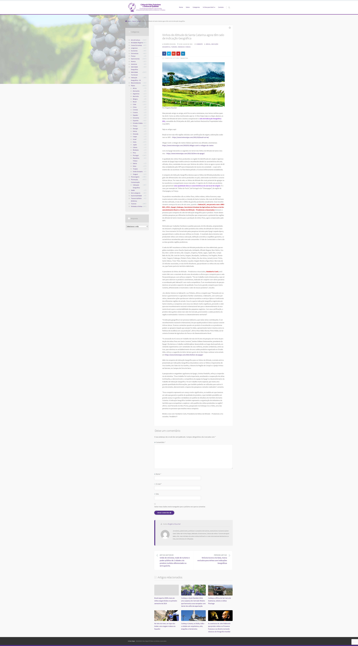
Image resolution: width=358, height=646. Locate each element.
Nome (158, 474)
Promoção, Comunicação (135, 181)
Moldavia (136, 150)
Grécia (135, 131)
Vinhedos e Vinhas (184, 47)
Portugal (136, 155)
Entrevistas (134, 53)
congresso (134, 48)
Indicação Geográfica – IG (136, 79)
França (133, 56)
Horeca (133, 61)
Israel (134, 139)
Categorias (196, 7)
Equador (135, 115)
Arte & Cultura (135, 40)
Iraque (135, 136)
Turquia (135, 169)
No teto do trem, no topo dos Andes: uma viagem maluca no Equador (164, 626)
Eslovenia (136, 118)
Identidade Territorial (134, 73)
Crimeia (135, 110)
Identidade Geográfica (134, 68)
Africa (135, 88)
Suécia (135, 163)
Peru (134, 153)
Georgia (135, 128)
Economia (134, 51)
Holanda (135, 134)
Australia (136, 96)
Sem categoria (135, 193)
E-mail (159, 484)
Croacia (135, 112)
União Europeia (138, 171)
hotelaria (134, 64)
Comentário (160, 442)
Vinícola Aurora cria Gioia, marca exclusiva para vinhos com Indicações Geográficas (212, 559)
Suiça (134, 166)
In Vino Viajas (131, 641)
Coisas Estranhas (136, 45)
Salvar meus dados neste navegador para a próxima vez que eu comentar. (179, 507)
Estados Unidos (138, 123)
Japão (135, 145)
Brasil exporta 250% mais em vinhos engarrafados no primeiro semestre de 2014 (165, 601)
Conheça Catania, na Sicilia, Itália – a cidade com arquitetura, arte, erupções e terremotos (193, 626)
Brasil (208, 44)
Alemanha (136, 91)
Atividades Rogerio (137, 43)
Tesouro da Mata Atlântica (136, 199)
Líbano (135, 147)
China (134, 107)
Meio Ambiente (136, 83)
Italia (134, 142)
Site (157, 494)
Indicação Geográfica (136, 186)
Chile (134, 104)
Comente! (199, 44)
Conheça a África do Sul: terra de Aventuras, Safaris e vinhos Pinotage (219, 601)
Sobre (188, 7)
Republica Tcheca (136, 159)
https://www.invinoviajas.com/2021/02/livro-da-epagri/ (186, 153)
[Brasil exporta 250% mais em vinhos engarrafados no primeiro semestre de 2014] (166, 586)
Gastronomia (135, 59)
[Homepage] (146, 7)
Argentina (136, 94)
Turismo (174, 47)
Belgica (135, 99)
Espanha (135, 120)
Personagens (135, 177)
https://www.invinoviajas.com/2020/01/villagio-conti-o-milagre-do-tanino (187, 145)
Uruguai (135, 174)
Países (133, 85)
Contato (221, 7)
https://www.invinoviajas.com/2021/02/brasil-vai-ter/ (190, 137)
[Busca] (227, 5)
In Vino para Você (208, 7)
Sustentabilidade (136, 196)
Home (181, 7)
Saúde (133, 190)
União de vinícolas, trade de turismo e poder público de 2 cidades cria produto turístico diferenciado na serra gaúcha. (175, 560)
